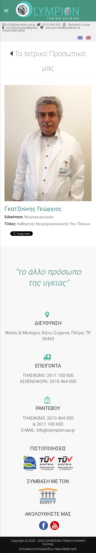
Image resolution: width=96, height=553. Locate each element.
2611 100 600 (60, 375)
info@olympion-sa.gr (21, 25)
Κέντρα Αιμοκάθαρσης (22, 28)
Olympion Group (79, 25)
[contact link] (48, 315)
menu (6, 10)
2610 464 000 (51, 25)
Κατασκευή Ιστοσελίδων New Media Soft (48, 549)
